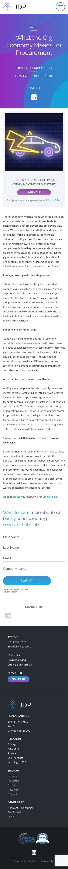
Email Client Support (19, 646)
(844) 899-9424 (17, 660)
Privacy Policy (53, 200)
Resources (14, 789)
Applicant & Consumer (20, 807)
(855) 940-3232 (17, 642)
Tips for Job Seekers (34, 76)
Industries (13, 780)
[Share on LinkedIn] (34, 97)
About (11, 785)
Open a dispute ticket (20, 664)
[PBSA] (42, 837)
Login (11, 816)
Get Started (14, 812)
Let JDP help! (50, 496)
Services (12, 776)
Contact (12, 794)
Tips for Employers (34, 68)
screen (17, 496)
